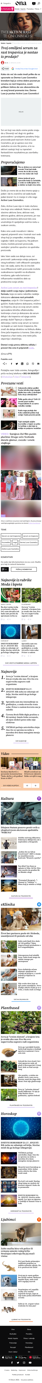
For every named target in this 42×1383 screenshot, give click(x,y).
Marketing (14, 1370)
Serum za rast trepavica (11, 536)
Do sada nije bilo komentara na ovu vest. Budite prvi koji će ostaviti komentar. (21, 563)
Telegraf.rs (7, 3)
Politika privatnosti (18, 1374)
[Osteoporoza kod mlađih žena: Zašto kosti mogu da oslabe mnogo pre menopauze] (9, 961)
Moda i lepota (6, 43)
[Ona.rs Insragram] (24, 1362)
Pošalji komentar (24, 569)
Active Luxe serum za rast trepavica (19, 287)
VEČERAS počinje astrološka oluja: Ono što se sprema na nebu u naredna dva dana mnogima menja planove (20, 731)
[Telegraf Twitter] (18, 1362)
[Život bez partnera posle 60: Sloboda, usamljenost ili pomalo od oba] (21, 919)
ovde (31, 347)
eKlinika (8, 904)
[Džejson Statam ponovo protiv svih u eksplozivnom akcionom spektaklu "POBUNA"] (21, 813)
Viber (16, 376)
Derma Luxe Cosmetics (28, 542)
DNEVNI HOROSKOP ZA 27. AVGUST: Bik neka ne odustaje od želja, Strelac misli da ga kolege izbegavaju (19, 693)
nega (15, 542)
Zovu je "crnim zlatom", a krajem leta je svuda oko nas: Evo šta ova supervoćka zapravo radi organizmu (19, 680)
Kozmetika (6, 542)
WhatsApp (7, 376)
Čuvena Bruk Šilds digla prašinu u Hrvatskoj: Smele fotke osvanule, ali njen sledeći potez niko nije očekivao (20, 718)
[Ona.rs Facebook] (12, 1362)
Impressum (22, 1370)
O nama (6, 1370)
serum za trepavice (30, 536)
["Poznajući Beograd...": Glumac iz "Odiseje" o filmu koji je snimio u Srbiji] (9, 886)
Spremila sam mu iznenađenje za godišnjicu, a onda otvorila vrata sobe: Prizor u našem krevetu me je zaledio (20, 705)
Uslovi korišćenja (34, 523)
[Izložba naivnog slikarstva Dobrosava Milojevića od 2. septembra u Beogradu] (9, 843)
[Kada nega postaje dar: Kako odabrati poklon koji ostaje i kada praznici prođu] (9, 413)
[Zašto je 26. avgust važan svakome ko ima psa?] (9, 1309)
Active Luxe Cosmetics (10, 549)
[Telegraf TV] (30, 1362)
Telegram (25, 376)
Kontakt (27, 1374)
